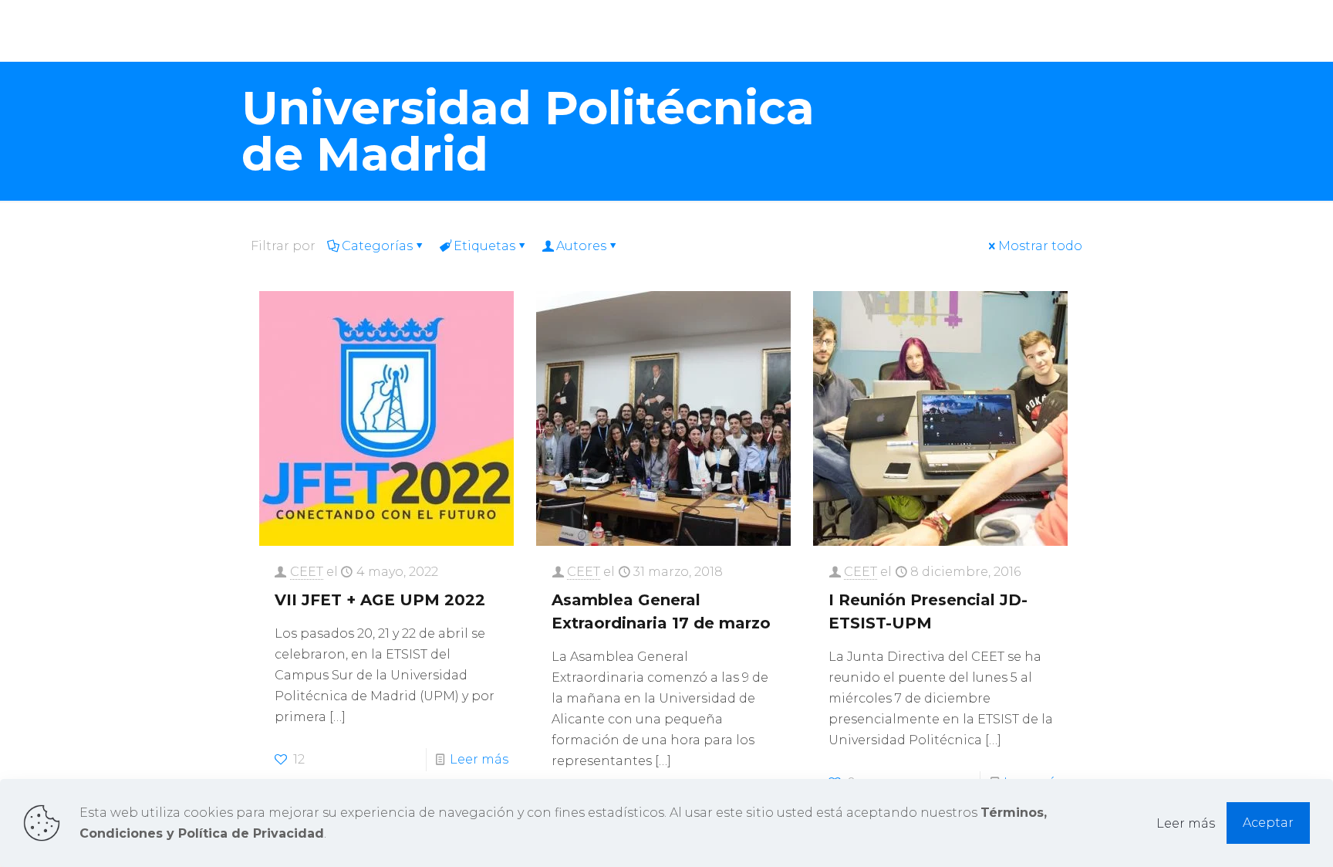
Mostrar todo (1040, 246)
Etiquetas (484, 246)
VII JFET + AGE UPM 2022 (380, 600)
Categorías (377, 246)
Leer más (479, 759)
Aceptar (1268, 822)
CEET (306, 571)
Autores (581, 246)
